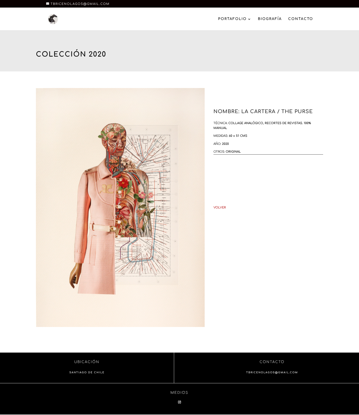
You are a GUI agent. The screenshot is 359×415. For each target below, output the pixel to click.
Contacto (300, 19)
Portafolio (232, 19)
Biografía (270, 19)
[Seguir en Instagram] (179, 402)
